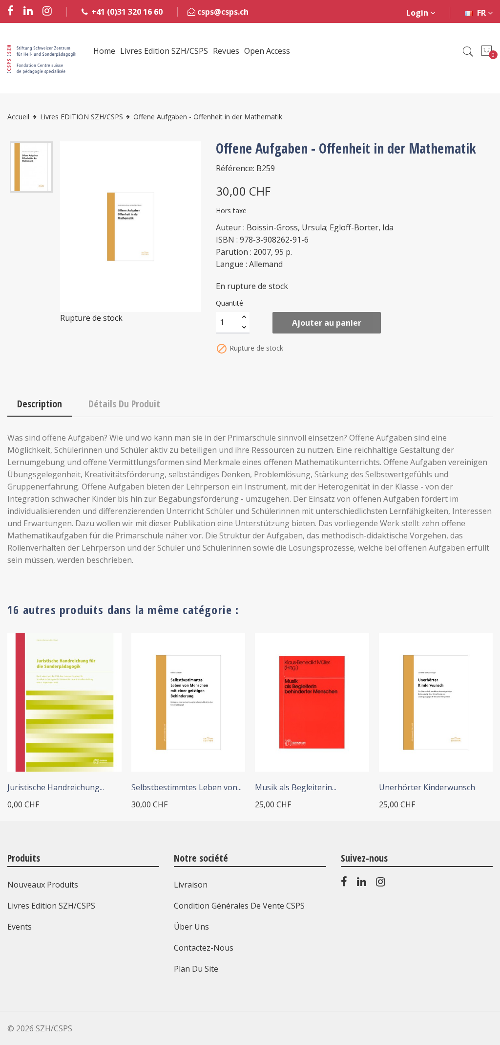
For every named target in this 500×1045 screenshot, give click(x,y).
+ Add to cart (171, 761)
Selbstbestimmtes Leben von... (186, 787)
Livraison (191, 884)
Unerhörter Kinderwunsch (427, 787)
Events (19, 926)
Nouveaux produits (42, 884)
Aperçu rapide (100, 653)
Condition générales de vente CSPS (239, 905)
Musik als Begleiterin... (295, 787)
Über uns (191, 926)
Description (39, 403)
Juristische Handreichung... (55, 787)
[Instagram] (380, 883)
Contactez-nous (203, 947)
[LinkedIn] (361, 883)
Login (418, 13)
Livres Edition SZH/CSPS (51, 905)
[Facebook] (344, 883)
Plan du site (196, 968)
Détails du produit (124, 403)
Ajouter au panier (326, 322)
